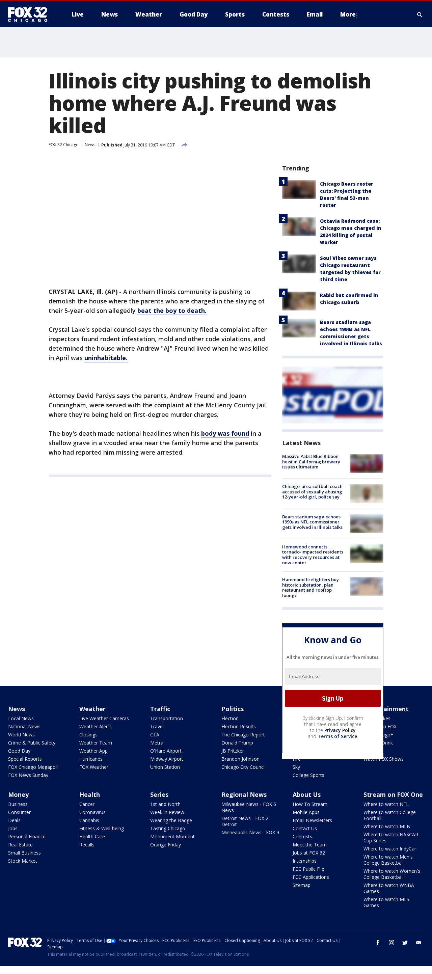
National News (24, 726)
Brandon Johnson (240, 759)
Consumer (19, 812)
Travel (157, 726)
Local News (21, 718)
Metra (156, 742)
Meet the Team (310, 844)
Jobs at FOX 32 (309, 852)
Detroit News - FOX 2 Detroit (244, 821)
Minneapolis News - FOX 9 (250, 832)
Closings (88, 734)
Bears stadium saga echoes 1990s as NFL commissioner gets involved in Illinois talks (312, 522)
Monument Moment (172, 836)
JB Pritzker (232, 751)
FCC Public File (308, 869)
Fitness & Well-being (101, 828)
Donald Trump (237, 742)
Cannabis (89, 820)
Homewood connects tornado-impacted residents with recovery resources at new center (312, 555)
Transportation (166, 718)
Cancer (86, 804)
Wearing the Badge (171, 820)
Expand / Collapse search (420, 14)
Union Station (165, 767)
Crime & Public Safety (31, 742)
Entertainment (386, 709)
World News (21, 734)
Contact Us (305, 828)
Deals (14, 820)
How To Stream (310, 804)
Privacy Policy (340, 730)
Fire (297, 759)
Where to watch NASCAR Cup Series (390, 837)
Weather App (93, 751)
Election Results (238, 726)
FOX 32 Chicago (64, 144)
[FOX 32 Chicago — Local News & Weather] (30, 14)
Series (159, 794)
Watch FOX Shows (383, 759)
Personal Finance (27, 836)
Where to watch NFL (386, 804)
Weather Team (95, 742)
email (418, 942)
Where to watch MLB (386, 826)
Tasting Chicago (167, 828)
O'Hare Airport (166, 751)
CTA (154, 734)
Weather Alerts (95, 726)
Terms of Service (337, 736)
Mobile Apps (306, 812)
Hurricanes (91, 759)
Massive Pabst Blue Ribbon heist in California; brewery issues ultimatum (311, 461)
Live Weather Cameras (104, 718)
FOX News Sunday (28, 775)
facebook (378, 942)
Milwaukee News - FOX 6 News (248, 807)
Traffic (160, 709)
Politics (232, 709)
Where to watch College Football (389, 815)
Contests (302, 836)
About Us (307, 794)
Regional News (244, 794)
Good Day (19, 751)
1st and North (165, 804)
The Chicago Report (243, 734)
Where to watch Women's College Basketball (391, 874)
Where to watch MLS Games (386, 902)
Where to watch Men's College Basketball (388, 860)
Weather (92, 709)
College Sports (308, 775)
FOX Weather (93, 767)
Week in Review (167, 812)
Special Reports (25, 759)
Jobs (13, 828)
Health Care (92, 836)
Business (18, 804)
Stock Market (22, 861)
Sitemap (301, 885)
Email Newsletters (312, 820)
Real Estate (20, 844)
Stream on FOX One (393, 794)
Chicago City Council (243, 767)
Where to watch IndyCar (389, 848)
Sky (296, 767)
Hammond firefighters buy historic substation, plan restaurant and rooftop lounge (310, 587)
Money (18, 794)
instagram (391, 942)
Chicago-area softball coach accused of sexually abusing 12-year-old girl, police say (312, 491)
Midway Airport (166, 759)
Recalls (86, 844)
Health (89, 794)
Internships (305, 861)
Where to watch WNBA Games (388, 888)
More (348, 14)
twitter (405, 942)
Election (230, 718)
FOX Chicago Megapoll (33, 767)
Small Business (24, 852)
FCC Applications (311, 877)
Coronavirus (92, 812)
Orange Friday (165, 844)
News (90, 144)
